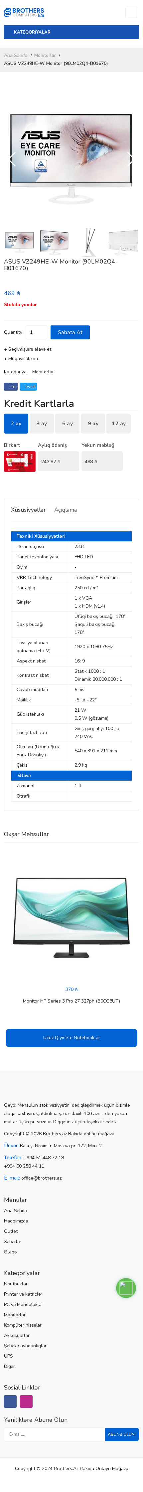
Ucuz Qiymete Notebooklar (71, 1037)
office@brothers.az (41, 1178)
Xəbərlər (12, 1241)
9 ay (93, 423)
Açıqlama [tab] (65, 510)
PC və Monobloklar (23, 1304)
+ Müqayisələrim (21, 358)
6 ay (67, 423)
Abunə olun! (122, 1434)
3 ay (41, 423)
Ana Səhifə (16, 55)
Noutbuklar (16, 1284)
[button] (131, 159)
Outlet (11, 1231)
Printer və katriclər (23, 1294)
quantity (13, 332)
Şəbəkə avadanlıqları (26, 1346)
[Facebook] (10, 1401)
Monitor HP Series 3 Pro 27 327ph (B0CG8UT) (71, 1001)
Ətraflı (23, 796)
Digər (9, 1366)
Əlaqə (10, 1252)
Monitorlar (45, 55)
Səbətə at (70, 332)
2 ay (16, 423)
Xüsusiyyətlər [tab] (28, 510)
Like (12, 386)
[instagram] (26, 1401)
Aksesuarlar (17, 1335)
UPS (8, 1356)
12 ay (119, 423)
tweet (30, 386)
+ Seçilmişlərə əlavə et (27, 349)
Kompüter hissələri (23, 1325)
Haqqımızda (16, 1221)
